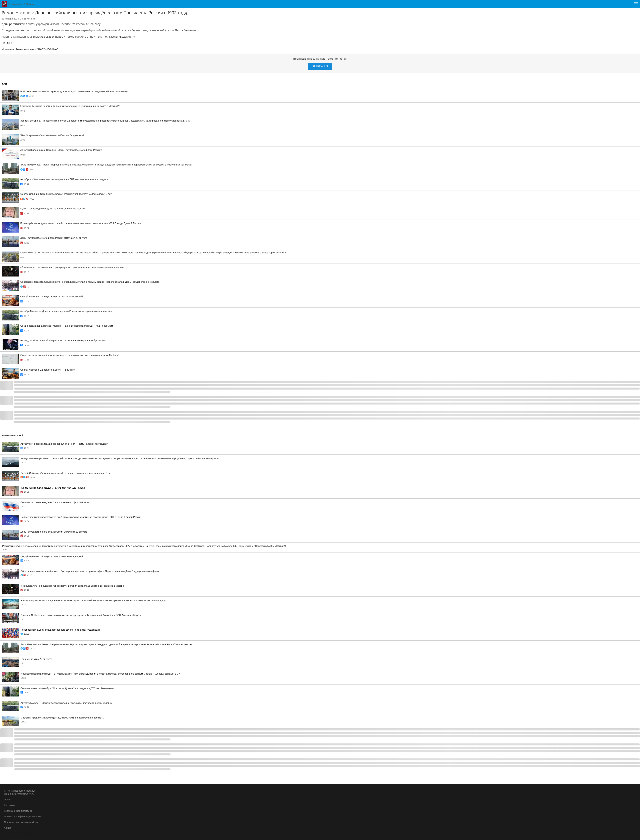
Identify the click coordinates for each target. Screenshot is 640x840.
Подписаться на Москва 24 (221, 546)
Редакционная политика (18, 810)
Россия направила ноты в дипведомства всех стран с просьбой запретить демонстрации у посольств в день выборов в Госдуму (93, 600)
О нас (7, 799)
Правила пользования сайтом (21, 822)
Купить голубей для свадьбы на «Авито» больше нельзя (52, 208)
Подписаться (320, 66)
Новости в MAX (264, 546)
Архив (7, 827)
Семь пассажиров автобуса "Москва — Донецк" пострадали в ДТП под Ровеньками (67, 325)
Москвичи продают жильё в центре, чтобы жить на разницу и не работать (62, 717)
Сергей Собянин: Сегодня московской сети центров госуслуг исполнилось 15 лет (66, 194)
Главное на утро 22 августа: (36, 659)
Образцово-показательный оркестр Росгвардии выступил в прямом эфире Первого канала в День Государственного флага (89, 281)
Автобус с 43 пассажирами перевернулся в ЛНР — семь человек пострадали (64, 179)
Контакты (9, 805)
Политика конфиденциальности (22, 816)
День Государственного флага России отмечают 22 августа (53, 238)
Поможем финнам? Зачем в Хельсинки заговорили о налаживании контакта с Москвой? (70, 106)
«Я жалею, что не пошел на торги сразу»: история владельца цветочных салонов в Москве (72, 267)
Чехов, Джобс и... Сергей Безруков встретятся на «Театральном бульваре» (63, 340)
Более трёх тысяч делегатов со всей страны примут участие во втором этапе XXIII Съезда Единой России (80, 223)
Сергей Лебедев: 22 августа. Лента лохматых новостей (51, 296)
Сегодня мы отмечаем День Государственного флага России (54, 502)
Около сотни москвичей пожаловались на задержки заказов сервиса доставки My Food (69, 355)
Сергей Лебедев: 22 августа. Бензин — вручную (47, 369)
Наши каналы (245, 546)
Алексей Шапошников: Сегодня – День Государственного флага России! (61, 150)
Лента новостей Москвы (18, 833)
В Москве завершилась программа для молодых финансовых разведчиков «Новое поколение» (74, 91)
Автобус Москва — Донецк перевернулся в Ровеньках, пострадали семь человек (66, 311)
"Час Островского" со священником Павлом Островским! (52, 135)
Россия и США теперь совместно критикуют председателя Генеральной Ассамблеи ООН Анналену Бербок (80, 615)
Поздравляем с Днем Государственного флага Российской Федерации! (60, 629)
